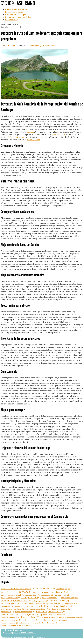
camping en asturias (10, 606)
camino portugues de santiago (49, 603)
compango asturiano (30, 606)
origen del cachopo (36, 614)
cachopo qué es (59, 600)
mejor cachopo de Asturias (50, 611)
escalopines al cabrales (59, 609)
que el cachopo (8, 617)
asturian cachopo (44, 588)
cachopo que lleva (40, 601)
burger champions (9, 592)
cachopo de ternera (51, 597)
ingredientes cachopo (25, 611)
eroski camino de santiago (36, 609)
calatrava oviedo (27, 603)
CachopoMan (10, 45)
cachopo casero (32, 595)
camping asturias (72, 603)
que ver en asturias (49, 617)
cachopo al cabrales (63, 592)
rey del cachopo (59, 620)
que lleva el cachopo (27, 617)
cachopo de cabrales (63, 595)
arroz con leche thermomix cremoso (16, 589)
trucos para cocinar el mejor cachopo (17, 625)
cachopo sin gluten (10, 603)
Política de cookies (13, 630)
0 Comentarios (49, 45)
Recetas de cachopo (14, 12)
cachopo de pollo (31, 597)
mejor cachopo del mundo (12, 614)
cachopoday (47, 595)
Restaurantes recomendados (18, 17)
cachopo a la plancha (43, 592)
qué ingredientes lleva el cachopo (36, 620)
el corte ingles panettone (12, 609)
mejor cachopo (33, 139)
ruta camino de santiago (30, 623)
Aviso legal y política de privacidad (20, 632)
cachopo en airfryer (70, 597)
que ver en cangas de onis (70, 617)
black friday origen (64, 589)
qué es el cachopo (11, 620)
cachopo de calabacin (10, 597)
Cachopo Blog (11, 19)
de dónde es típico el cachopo (56, 606)
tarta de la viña (49, 623)
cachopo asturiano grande (12, 595)
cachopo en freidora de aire (16, 600)
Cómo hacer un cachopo (16, 9)
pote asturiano (58, 134)
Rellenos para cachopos (15, 14)
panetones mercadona (58, 614)
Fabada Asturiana (16, 137)
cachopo (30, 132)
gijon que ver (7, 611)
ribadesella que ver (9, 623)
